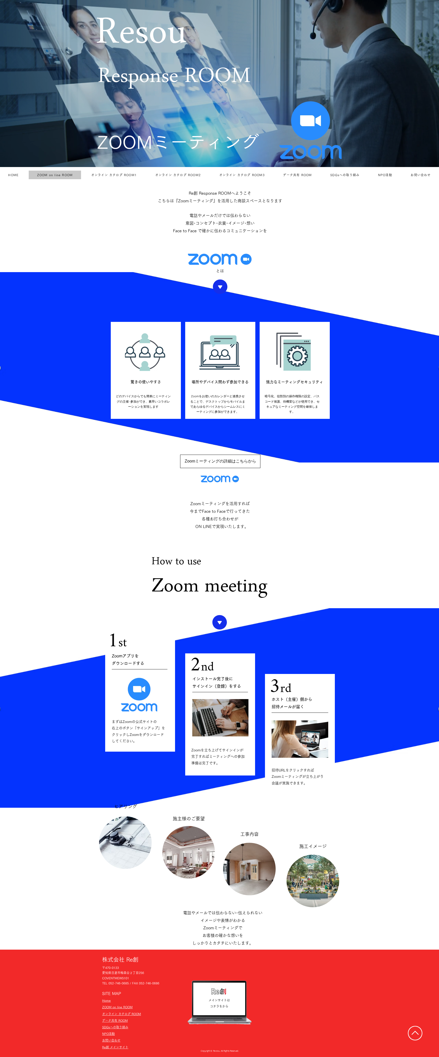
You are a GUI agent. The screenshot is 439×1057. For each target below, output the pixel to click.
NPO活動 (108, 1033)
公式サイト (144, 721)
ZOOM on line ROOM (117, 1007)
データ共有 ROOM (115, 1020)
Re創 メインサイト (115, 1047)
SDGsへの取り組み (115, 1027)
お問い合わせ (111, 1040)
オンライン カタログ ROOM (121, 1013)
